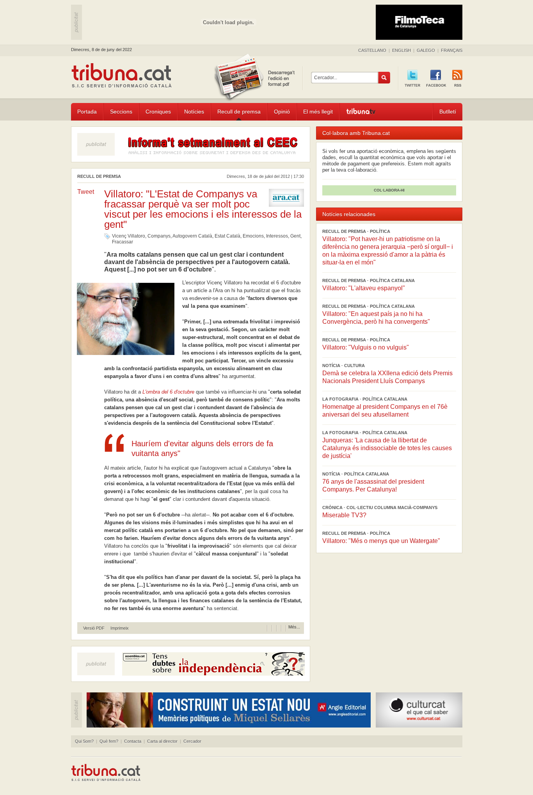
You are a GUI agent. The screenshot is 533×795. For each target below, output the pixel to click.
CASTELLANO (372, 50)
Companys (159, 236)
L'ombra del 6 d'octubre (169, 392)
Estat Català (227, 236)
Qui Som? (84, 741)
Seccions (121, 111)
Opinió (282, 111)
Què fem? (108, 741)
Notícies (194, 111)
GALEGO (426, 50)
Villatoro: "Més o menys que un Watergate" (381, 541)
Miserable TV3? (344, 515)
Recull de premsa (239, 111)
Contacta (132, 741)
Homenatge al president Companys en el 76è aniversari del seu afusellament (385, 410)
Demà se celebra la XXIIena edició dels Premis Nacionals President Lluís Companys (387, 377)
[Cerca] (384, 77)
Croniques (158, 111)
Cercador (192, 741)
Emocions (253, 236)
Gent (295, 236)
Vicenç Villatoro (128, 236)
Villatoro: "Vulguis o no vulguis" (365, 347)
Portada (87, 111)
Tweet (85, 191)
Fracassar (122, 242)
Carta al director (162, 741)
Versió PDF (94, 628)
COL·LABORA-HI (389, 190)
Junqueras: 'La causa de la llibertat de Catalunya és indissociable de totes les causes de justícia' (387, 448)
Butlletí (447, 111)
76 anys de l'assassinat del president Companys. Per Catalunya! (373, 485)
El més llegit (318, 111)
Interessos (277, 236)
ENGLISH (401, 50)
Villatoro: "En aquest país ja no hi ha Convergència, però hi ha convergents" (376, 318)
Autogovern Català (192, 236)
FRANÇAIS (451, 50)
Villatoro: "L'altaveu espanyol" (363, 288)
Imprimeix (119, 628)
